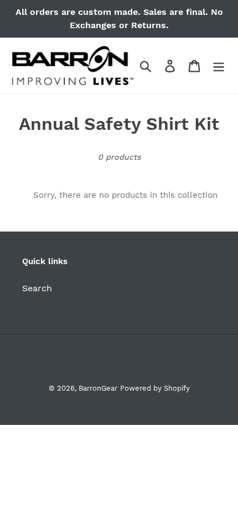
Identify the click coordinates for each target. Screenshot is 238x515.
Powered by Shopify (155, 388)
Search (37, 288)
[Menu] (218, 65)
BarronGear (98, 388)
